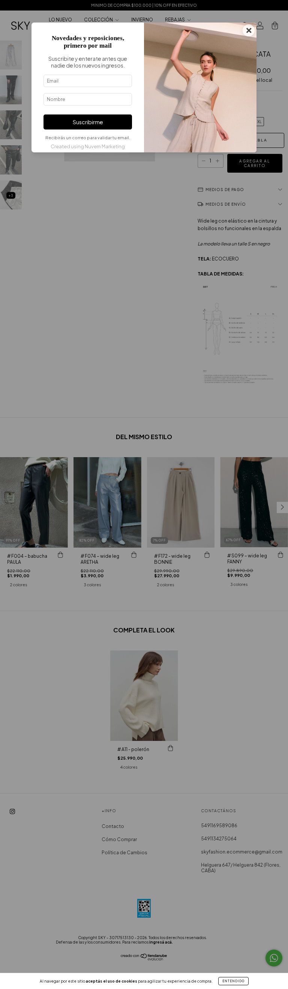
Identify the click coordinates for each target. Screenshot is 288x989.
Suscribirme (88, 122)
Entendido (233, 981)
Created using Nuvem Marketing (88, 146)
